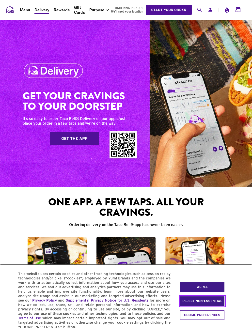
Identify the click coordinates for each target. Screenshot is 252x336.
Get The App (74, 138)
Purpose (96, 9)
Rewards (62, 9)
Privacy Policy (44, 300)
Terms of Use (29, 318)
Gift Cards (79, 10)
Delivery (41, 9)
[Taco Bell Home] (10, 9)
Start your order (168, 10)
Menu (25, 9)
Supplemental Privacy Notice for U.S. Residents (107, 300)
